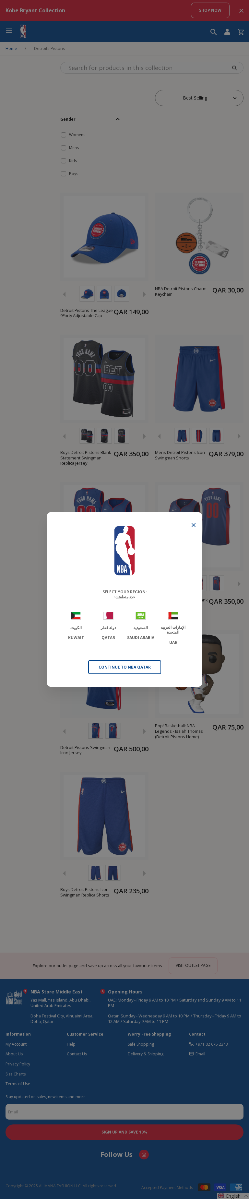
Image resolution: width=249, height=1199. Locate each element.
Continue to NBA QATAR (125, 667)
